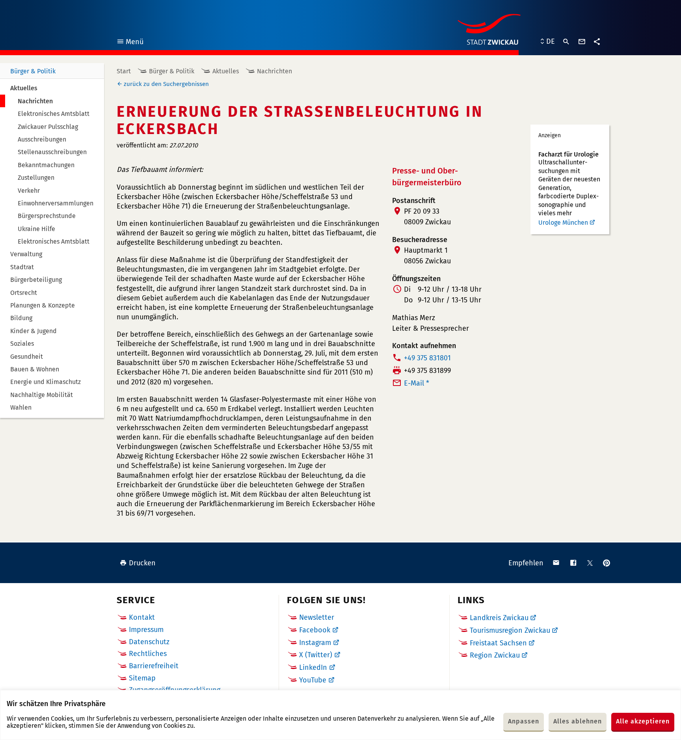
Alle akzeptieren (643, 721)
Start (124, 71)
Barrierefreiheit (154, 666)
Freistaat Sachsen (498, 643)
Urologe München (563, 222)
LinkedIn (313, 667)
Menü (129, 42)
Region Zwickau (495, 655)
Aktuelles (225, 71)
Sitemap (142, 678)
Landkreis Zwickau (499, 617)
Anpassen (523, 721)
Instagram (315, 642)
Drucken (142, 563)
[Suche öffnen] (566, 41)
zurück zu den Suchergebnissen (166, 84)
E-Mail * (416, 383)
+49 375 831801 (427, 358)
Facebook (314, 630)
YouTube (312, 680)
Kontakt (142, 617)
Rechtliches (148, 653)
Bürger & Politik (33, 71)
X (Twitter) (315, 655)
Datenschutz (149, 641)
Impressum (146, 629)
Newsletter (316, 617)
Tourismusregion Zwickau (510, 630)
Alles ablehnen (577, 721)
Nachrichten (274, 71)
